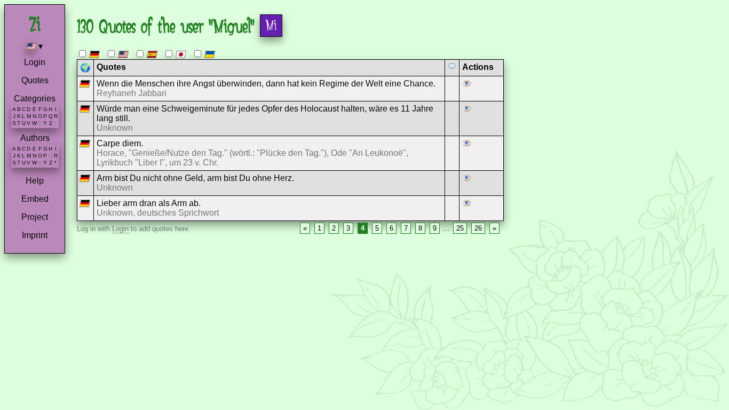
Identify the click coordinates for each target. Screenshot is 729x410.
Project (34, 217)
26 (478, 228)
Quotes (35, 80)
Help (35, 180)
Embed (35, 198)
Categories (35, 98)
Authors (35, 138)
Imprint (34, 235)
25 (460, 228)
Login (34, 62)
